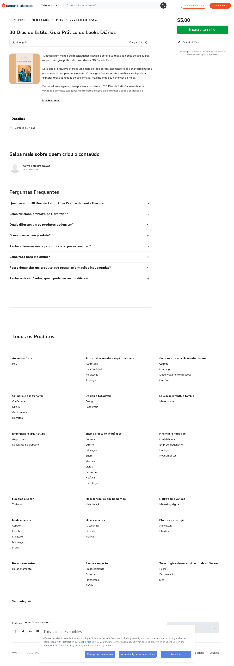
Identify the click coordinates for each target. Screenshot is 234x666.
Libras (89, 467)
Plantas (164, 531)
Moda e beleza (22, 520)
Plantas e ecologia (171, 520)
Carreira (163, 364)
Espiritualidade (94, 369)
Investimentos (168, 456)
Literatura (91, 472)
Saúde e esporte (97, 563)
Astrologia (92, 364)
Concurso (91, 439)
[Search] (163, 5)
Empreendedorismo (171, 445)
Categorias (47, 5)
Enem (89, 456)
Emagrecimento (95, 569)
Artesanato (93, 526)
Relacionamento (22, 569)
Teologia (91, 380)
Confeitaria (18, 401)
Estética (17, 531)
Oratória (164, 380)
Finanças (164, 450)
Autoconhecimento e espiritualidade (110, 358)
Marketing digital (169, 504)
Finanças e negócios (172, 434)
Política (90, 478)
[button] (76, 203)
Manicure (17, 537)
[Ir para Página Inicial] (18, 5)
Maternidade (167, 401)
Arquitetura (19, 439)
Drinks (16, 407)
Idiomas (90, 461)
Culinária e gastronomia (28, 396)
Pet (14, 364)
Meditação (92, 375)
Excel (162, 569)
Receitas (17, 418)
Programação (167, 574)
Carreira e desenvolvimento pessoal (183, 358)
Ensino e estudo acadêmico (104, 434)
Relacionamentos (23, 563)
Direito (90, 445)
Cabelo (16, 526)
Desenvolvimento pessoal (175, 375)
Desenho (91, 531)
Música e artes (95, 520)
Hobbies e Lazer (23, 499)
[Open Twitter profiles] (23, 631)
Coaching (164, 369)
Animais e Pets (22, 358)
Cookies (214, 653)
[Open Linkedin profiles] (30, 631)
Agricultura (166, 526)
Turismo (17, 504)
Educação (91, 450)
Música (90, 537)
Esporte (90, 574)
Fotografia (92, 407)
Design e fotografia (99, 396)
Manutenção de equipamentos (106, 499)
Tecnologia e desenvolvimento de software (188, 563)
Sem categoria (22, 601)
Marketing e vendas (172, 499)
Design (90, 401)
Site (161, 580)
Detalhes (18, 119)
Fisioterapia (93, 580)
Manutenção (93, 504)
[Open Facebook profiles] (15, 631)
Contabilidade (167, 439)
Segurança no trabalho (25, 445)
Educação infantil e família (176, 396)
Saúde (89, 585)
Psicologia (92, 483)
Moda (15, 548)
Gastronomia (19, 412)
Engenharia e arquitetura (28, 434)
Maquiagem (19, 542)
